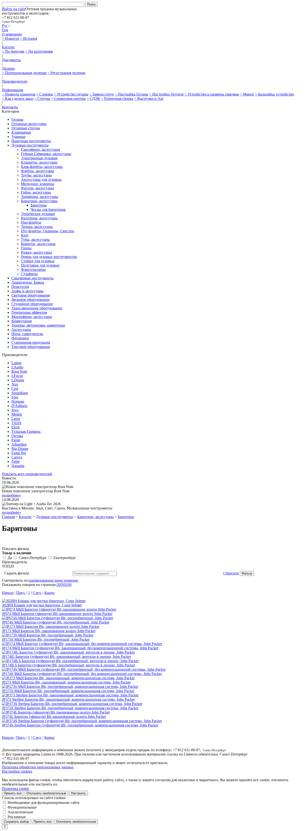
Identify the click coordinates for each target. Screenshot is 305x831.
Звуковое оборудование (30, 299)
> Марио (247, 94)
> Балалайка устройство (274, 94)
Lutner (16, 363)
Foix (14, 397)
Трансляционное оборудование (36, 308)
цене (59, 580)
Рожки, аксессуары (36, 252)
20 (59, 585)
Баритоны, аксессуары (39, 201)
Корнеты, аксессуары (38, 244)
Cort (14, 389)
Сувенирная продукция (30, 342)
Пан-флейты (31, 222)
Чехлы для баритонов (48, 209)
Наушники (20, 338)
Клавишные (21, 132)
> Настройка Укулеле (166, 94)
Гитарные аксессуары (28, 124)
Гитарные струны (25, 128)
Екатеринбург (64, 558)
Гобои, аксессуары (36, 192)
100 (68, 585)
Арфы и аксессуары (27, 291)
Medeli (16, 414)
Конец (49, 593)
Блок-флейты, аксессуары (42, 167)
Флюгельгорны (33, 269)
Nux (14, 384)
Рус (5, 26)
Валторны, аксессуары (39, 218)
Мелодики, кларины (37, 184)
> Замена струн (101, 94)
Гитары (17, 119)
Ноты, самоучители (27, 334)
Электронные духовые (39, 158)
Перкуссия (20, 287)
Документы (11, 60)
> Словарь (44, 94)
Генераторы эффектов (29, 312)
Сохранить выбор (16, 821)
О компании (12, 34)
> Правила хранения (18, 94)
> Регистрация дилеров (66, 73)
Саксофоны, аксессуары (40, 149)
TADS (16, 423)
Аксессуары (21, 329)
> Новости (10, 38)
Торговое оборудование (30, 347)
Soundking (19, 393)
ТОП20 (8, 566)
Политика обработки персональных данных (38, 767)
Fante (15, 461)
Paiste (15, 440)
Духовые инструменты (30, 145)
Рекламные (17, 817)
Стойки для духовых (38, 261)
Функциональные (22, 807)
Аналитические (20, 812)
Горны (26, 248)
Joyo (15, 410)
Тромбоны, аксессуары (39, 197)
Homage (17, 401)
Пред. (20, 593)
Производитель (14, 562)
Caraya (16, 457)
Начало (8, 593)
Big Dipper (19, 449)
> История (28, 38)
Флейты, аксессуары (37, 171)
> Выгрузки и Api (148, 98)
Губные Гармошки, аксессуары (46, 154)
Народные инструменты (31, 141)
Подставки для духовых (40, 265)
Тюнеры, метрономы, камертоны (38, 325)
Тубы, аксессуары (35, 239)
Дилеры (8, 68)
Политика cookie (15, 788)
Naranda (17, 466)
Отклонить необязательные (46, 793)
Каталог (8, 47)
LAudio (17, 367)
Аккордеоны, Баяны (27, 282)
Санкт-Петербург (33, 558)
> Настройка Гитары (131, 94)
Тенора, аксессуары (37, 227)
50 (63, 585)
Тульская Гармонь (26, 431)
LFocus (17, 376)
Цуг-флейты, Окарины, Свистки (47, 231)
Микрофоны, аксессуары (31, 317)
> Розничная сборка (117, 98)
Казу (25, 235)
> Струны (42, 98)
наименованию (41, 580)
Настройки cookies (17, 771)
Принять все (13, 793)
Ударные (18, 137)
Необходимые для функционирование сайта (43, 803)
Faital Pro (18, 453)
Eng (5, 30)
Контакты (10, 107)
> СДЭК (93, 98)
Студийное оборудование (32, 304)
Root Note (19, 371)
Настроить (78, 793)
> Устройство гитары (71, 94)
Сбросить (231, 573)
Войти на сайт (13, 9)
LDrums (17, 380)
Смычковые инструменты (32, 278)
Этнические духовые (38, 214)
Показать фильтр (15, 549)
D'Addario (19, 406)
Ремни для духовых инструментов (49, 257)
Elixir (15, 427)
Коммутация (21, 321)
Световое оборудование (30, 295)
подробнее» (11, 495)
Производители (14, 81)
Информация (12, 90)
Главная (8, 517)
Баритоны (38, 205)
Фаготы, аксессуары (37, 188)
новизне (71, 580)
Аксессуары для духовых (41, 179)
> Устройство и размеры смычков (212, 94)
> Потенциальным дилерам (24, 73)
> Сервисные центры (68, 98)
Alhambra (18, 444)
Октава (17, 436)
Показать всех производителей (27, 474)
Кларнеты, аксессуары (39, 162)
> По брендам (13, 51)
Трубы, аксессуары (36, 175)
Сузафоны (29, 274)
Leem (15, 419)
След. (37, 593)
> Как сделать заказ (17, 98)
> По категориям (39, 51)
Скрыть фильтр (16, 573)
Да (10, 558)
